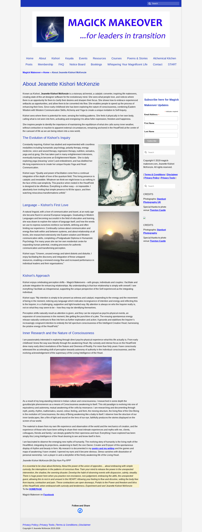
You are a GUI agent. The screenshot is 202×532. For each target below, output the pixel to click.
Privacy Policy (151, 178)
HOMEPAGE (35, 489)
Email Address (151, 114)
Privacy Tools (168, 178)
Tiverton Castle (158, 210)
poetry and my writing (103, 448)
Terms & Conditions (154, 174)
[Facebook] (80, 510)
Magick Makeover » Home (36, 72)
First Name (149, 123)
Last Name (149, 131)
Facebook (48, 494)
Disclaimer (172, 174)
